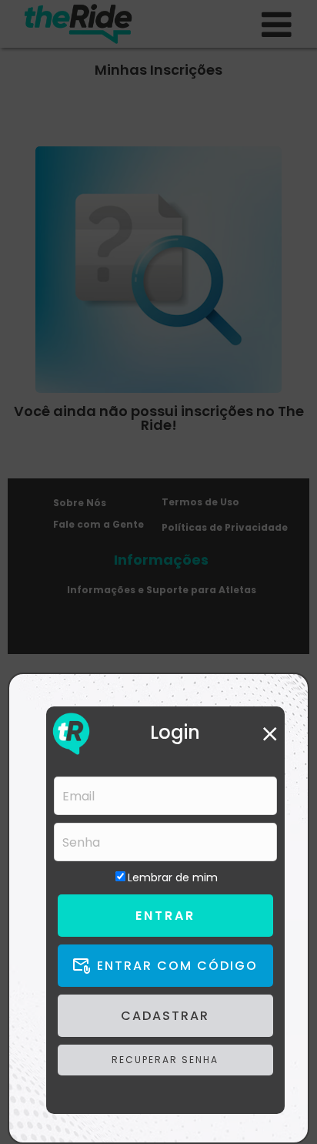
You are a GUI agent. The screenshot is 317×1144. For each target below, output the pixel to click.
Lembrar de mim (173, 877)
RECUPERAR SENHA (165, 1059)
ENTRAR (165, 915)
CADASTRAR (165, 1016)
